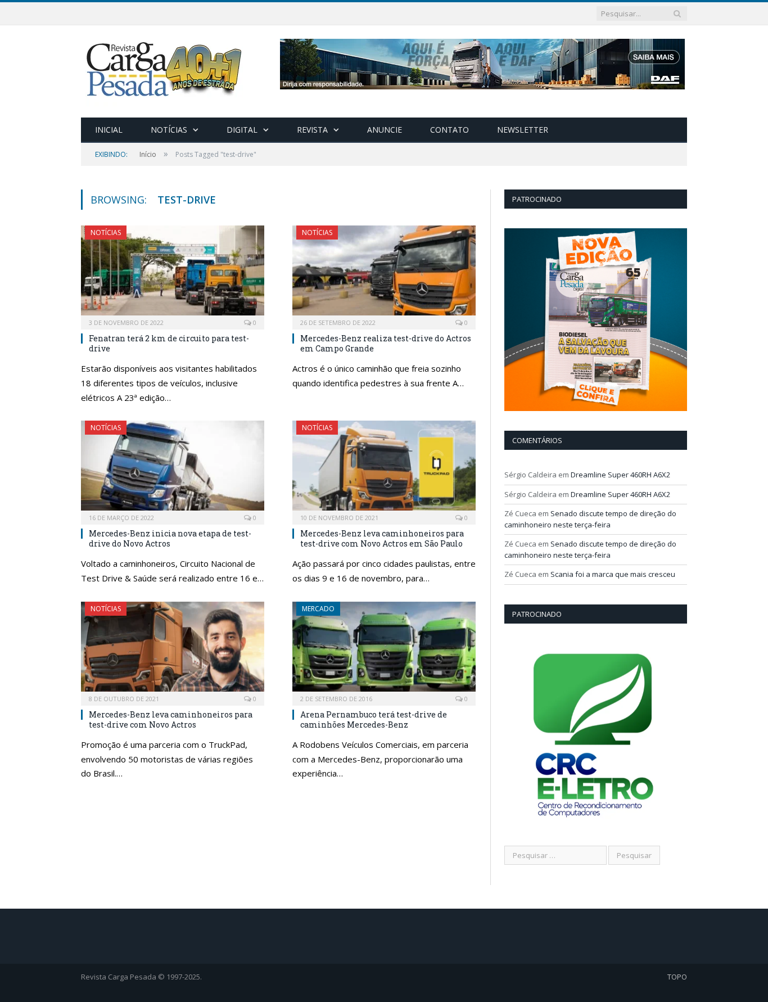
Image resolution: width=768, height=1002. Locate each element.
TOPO (677, 977)
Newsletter (522, 129)
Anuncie (384, 129)
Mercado (318, 608)
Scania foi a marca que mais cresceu (612, 574)
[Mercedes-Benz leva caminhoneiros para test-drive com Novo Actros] (172, 650)
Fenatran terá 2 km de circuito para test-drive (169, 343)
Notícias (169, 129)
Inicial (109, 129)
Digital (242, 129)
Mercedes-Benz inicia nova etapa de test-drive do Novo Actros (170, 538)
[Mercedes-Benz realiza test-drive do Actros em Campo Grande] (384, 273)
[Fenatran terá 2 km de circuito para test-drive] (172, 273)
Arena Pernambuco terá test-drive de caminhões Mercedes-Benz (373, 719)
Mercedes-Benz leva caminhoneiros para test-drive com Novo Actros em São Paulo (382, 538)
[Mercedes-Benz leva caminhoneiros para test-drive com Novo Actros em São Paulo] (384, 469)
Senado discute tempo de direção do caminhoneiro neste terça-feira (590, 519)
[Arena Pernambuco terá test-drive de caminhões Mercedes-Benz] (384, 650)
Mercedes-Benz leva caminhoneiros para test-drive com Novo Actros (170, 719)
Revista (312, 129)
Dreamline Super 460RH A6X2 (620, 475)
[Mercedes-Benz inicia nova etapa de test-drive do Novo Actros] (172, 469)
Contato (449, 129)
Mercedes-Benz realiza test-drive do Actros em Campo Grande (385, 343)
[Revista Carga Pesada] (165, 69)
